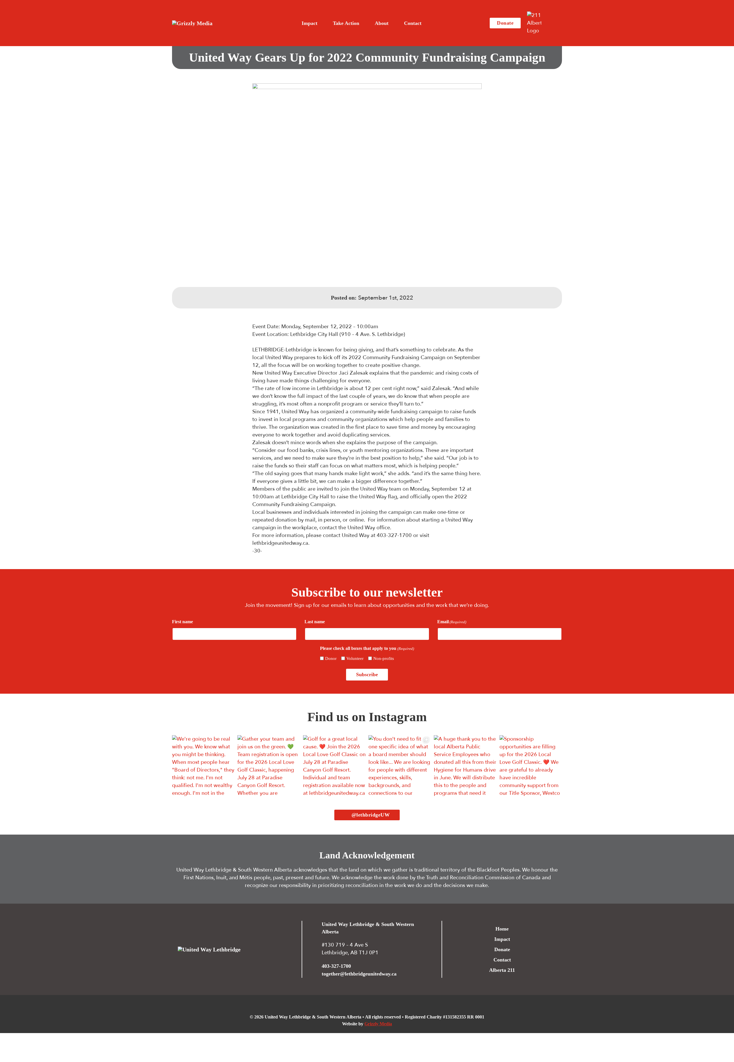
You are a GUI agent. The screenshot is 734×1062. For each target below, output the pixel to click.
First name (182, 621)
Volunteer (355, 658)
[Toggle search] (553, 23)
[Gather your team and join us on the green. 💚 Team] (268, 766)
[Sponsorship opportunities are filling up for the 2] (530, 766)
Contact (412, 23)
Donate (505, 23)
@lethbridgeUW (371, 815)
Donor (331, 658)
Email (451, 621)
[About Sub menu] (393, 23)
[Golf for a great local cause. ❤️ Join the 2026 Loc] (334, 766)
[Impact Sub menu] (322, 23)
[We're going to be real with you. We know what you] (203, 766)
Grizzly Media (378, 1023)
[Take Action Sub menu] (364, 23)
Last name (314, 621)
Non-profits (383, 658)
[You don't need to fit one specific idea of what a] (399, 766)
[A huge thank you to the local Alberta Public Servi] (465, 766)
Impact (502, 939)
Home (502, 929)
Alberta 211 (502, 970)
